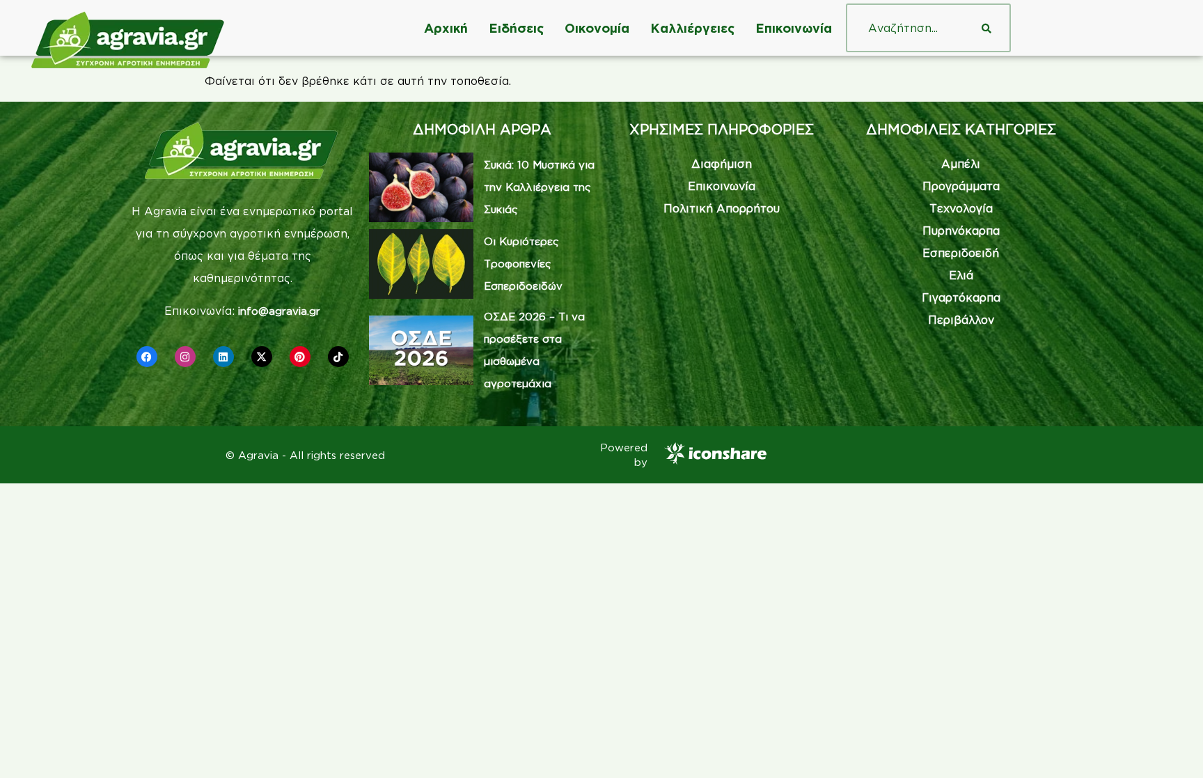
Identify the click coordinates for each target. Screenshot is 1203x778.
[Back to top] (1171, 746)
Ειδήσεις (516, 28)
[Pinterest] (300, 356)
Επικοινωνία (793, 28)
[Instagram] (185, 356)
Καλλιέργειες (692, 28)
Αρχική (446, 28)
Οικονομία (597, 28)
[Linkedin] (223, 356)
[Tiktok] (338, 356)
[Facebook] (146, 356)
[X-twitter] (261, 356)
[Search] (986, 27)
